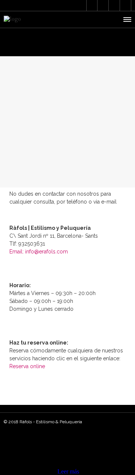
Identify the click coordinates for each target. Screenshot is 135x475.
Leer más (68, 471)
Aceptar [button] (46, 471)
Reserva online (27, 366)
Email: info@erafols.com (38, 252)
